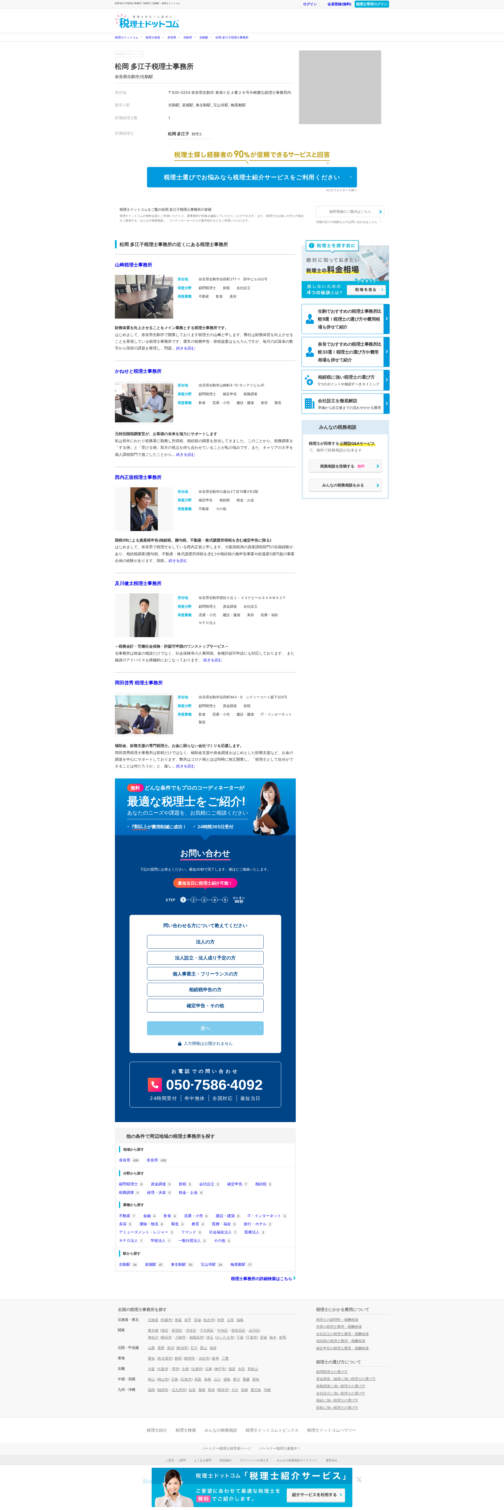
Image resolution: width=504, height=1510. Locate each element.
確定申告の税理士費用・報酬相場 (342, 1348)
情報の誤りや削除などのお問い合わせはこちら (346, 222)
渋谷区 (191, 1330)
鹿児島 (256, 1390)
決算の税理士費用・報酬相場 (339, 1326)
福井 (213, 1348)
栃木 (273, 1337)
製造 (177, 1223)
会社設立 (209, 1184)
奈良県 (171, 37)
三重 (225, 1358)
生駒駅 (204, 37)
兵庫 (208, 1369)
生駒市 (187, 37)
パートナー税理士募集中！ (280, 1448)
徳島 (226, 1379)
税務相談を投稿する (342, 466)
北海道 (153, 1320)
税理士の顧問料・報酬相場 (337, 1319)
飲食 (170, 1215)
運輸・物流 (151, 1223)
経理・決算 (158, 1192)
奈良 (241, 1369)
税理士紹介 (157, 1430)
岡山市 (163, 1379)
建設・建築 (227, 1215)
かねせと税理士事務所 (138, 371)
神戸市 (220, 1369)
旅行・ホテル (257, 1223)
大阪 (151, 1369)
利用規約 (225, 1460)
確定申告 (237, 1184)
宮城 (197, 1320)
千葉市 (251, 1337)
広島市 (186, 1379)
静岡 (178, 1358)
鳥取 (198, 1379)
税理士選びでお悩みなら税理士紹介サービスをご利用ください (252, 177)
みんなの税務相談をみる (343, 485)
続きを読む (185, 348)
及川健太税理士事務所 (138, 583)
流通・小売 (195, 1215)
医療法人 (254, 1232)
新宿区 (177, 1330)
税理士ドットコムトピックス (272, 1430)
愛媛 (246, 1379)
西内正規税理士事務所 (138, 477)
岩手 (187, 1320)
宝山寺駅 (211, 1264)
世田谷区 (238, 1330)
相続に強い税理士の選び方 (337, 1400)
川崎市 (180, 1337)
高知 (255, 1379)
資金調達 (160, 1184)
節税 (185, 1184)
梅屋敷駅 (240, 1264)
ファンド (191, 1232)
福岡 (151, 1390)
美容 (125, 1223)
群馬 (282, 1337)
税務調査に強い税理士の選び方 (340, 1386)
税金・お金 (190, 1192)
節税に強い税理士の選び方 (337, 1407)
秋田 (220, 1320)
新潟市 (182, 1348)
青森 (178, 1320)
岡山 (151, 1379)
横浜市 (166, 1337)
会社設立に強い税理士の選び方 (340, 1393)
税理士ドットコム (126, 37)
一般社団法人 (191, 1240)
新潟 (170, 1348)
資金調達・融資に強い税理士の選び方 (346, 1379)
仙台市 (209, 1320)
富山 (203, 1348)
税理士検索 (153, 37)
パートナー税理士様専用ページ (226, 1448)
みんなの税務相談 (220, 1430)
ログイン (310, 4)
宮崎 (244, 1390)
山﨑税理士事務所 (133, 265)
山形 (230, 1320)
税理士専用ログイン (372, 4)
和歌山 (253, 1369)
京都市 (197, 1369)
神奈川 (153, 1337)
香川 (236, 1379)
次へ (205, 1028)
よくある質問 (202, 1460)
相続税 (263, 1184)
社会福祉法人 (222, 1232)
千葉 (240, 1337)
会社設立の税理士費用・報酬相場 (342, 1334)
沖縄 (267, 1390)
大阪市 (163, 1369)
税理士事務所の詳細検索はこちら (262, 1278)
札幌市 (166, 1320)
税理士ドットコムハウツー (331, 1430)
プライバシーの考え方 (254, 1460)
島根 (207, 1379)
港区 (164, 1330)
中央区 (222, 1330)
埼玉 (209, 1337)
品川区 (254, 1330)
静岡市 (190, 1358)
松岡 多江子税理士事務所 (232, 37)
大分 (234, 1390)
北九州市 (179, 1390)
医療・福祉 (223, 1223)
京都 (185, 1369)
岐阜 (215, 1358)
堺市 (175, 1369)
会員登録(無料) (339, 4)
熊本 (211, 1390)
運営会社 (331, 1460)
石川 (193, 1348)
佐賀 (192, 1390)
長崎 (201, 1390)
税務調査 (129, 1192)
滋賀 (231, 1369)
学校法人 (160, 1240)
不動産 (127, 1215)
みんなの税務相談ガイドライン (297, 1460)
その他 (222, 1240)
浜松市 (204, 1358)
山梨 (151, 1348)
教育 (198, 1223)
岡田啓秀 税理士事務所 (139, 682)
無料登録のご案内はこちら (350, 211)
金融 (149, 1215)
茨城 (263, 1337)
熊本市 (223, 1390)
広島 (174, 1379)
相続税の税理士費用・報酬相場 (340, 1341)
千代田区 (207, 1330)
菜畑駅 (153, 1264)
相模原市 (196, 1337)
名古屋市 (165, 1358)
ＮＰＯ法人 (130, 1240)
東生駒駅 (181, 1264)
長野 (161, 1348)
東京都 (153, 1330)
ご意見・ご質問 (175, 1460)
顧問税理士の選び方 (332, 1372)
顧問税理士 (130, 1184)
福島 (240, 1320)
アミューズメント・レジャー (146, 1232)
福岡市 (163, 1390)
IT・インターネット (267, 1215)
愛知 (151, 1358)
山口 (217, 1379)
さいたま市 (225, 1337)
